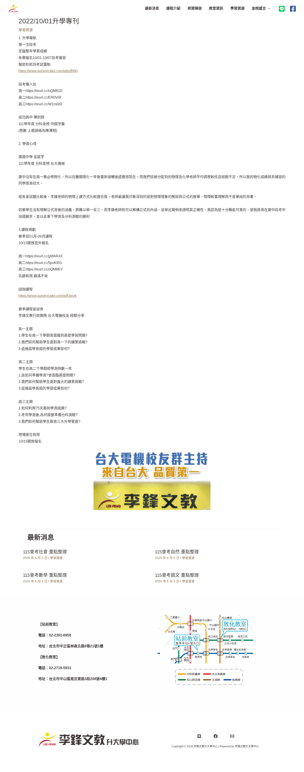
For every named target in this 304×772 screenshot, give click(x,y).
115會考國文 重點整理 (177, 575)
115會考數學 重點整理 (45, 575)
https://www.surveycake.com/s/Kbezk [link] (47, 296)
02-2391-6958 (60, 635)
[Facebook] (293, 8)
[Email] (232, 736)
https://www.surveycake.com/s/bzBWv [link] (48, 71)
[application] (268, 8)
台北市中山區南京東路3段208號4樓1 (78, 679)
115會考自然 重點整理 (177, 551)
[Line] (199, 736)
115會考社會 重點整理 (45, 551)
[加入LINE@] (281, 8)
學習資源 (25, 30)
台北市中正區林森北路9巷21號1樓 (76, 646)
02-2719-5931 (60, 668)
